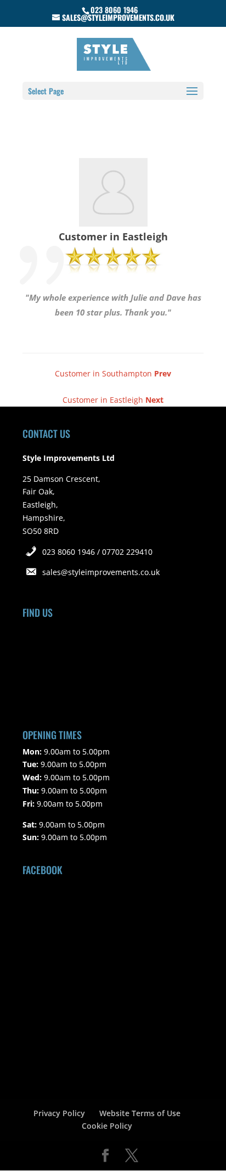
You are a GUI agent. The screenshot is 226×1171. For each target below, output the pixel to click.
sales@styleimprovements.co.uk (101, 572)
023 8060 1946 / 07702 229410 (97, 552)
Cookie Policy (107, 1126)
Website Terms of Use (139, 1113)
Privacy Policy (59, 1113)
